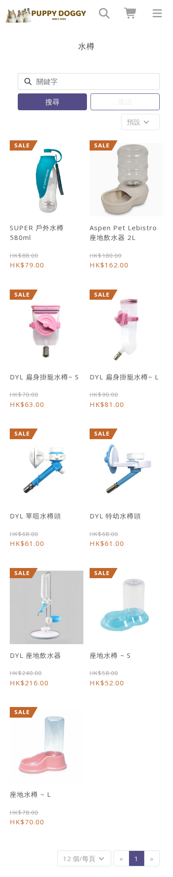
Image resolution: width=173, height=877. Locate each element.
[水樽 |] (45, 13)
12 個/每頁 (80, 858)
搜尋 (52, 102)
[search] (101, 13)
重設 (125, 102)
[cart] (127, 13)
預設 (134, 121)
